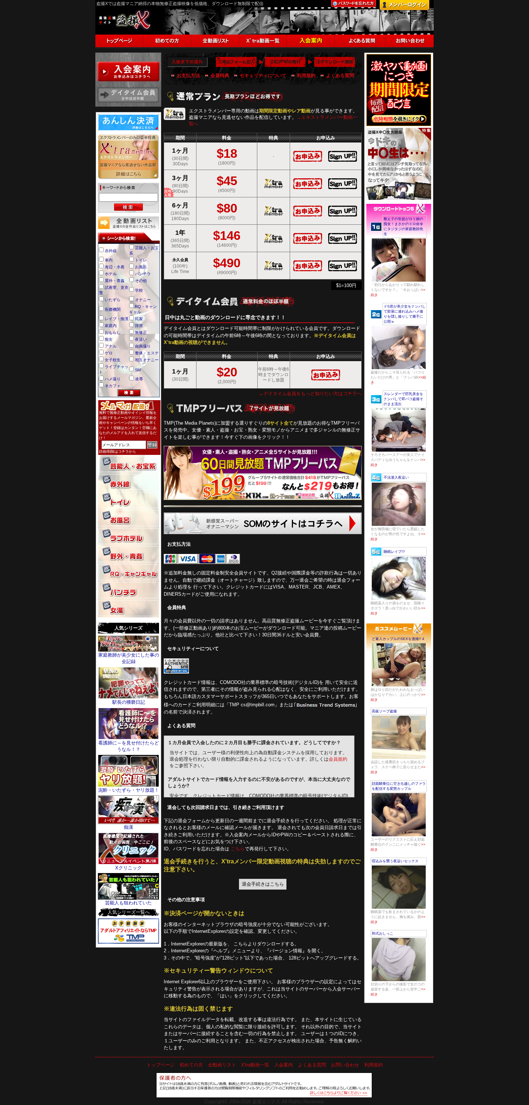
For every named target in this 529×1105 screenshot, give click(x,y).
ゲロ (109, 353)
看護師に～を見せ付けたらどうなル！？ (128, 746)
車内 (109, 260)
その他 (141, 280)
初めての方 (191, 1065)
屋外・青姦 (115, 280)
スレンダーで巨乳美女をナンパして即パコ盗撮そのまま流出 (403, 399)
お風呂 (141, 267)
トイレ (141, 260)
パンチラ (143, 274)
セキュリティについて (263, 75)
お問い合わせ (345, 1065)
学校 (139, 290)
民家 (139, 319)
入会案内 (283, 1065)
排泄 (139, 325)
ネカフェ (113, 386)
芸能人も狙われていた (128, 902)
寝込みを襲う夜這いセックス (395, 861)
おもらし (113, 332)
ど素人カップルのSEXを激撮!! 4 (398, 639)
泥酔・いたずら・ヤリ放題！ (128, 790)
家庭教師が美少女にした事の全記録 (128, 658)
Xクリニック (128, 868)
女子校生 (113, 360)
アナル (111, 346)
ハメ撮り (113, 379)
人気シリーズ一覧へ (129, 912)
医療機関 (113, 309)
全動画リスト (222, 1065)
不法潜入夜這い (396, 477)
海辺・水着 (115, 267)
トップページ (160, 1065)
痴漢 (128, 827)
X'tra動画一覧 (255, 1065)
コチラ (123, 451)
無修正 (141, 332)
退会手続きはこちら (263, 884)
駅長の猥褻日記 (128, 702)
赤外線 (111, 251)
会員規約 (338, 759)
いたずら (113, 300)
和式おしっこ (382, 933)
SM (138, 370)
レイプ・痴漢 (116, 319)
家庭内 (111, 325)
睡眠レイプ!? (394, 552)
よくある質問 (340, 75)
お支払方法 (188, 75)
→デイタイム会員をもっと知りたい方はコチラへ (310, 393)
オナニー (143, 300)
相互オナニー (147, 360)
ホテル (111, 274)
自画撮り (143, 346)
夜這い (141, 339)
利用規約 (306, 75)
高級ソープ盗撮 (384, 711)
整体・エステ (147, 353)
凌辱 (139, 379)
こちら (238, 848)
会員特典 (220, 75)
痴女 (109, 339)
